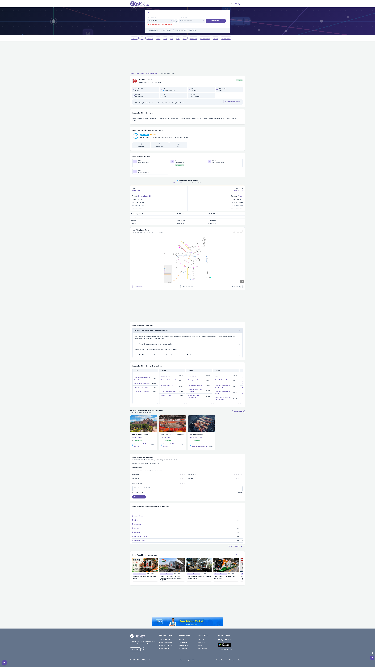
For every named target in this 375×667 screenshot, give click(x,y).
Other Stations (226, 38)
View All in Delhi (238, 411)
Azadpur (137, 532)
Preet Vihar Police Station (142, 374)
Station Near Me (164, 639)
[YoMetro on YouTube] (229, 639)
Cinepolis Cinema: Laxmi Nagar (222, 381)
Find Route (215, 21)
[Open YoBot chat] (4, 662)
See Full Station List (237, 547)
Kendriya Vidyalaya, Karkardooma (167, 387)
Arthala (136, 528)
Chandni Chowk (139, 540)
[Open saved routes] (372, 658)
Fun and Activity (166, 437)
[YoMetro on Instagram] (222, 639)
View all (238, 555)
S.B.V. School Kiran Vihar (168, 391)
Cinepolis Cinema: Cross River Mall (222, 393)
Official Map (237, 286)
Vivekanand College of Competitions (195, 396)
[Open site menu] (243, 3)
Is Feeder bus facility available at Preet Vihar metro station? (156, 349)
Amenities (150, 38)
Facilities (191, 478)
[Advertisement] (187, 57)
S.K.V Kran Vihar (166, 395)
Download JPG (188, 286)
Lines (165, 38)
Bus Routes (182, 639)
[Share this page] (372, 653)
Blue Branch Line (169, 90)
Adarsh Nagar (138, 516)
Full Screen (139, 286)
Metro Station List (164, 648)
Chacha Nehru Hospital (195, 385)
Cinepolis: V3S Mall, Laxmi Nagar (223, 375)
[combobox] (160, 21)
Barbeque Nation (196, 434)
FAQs (177, 38)
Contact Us (201, 642)
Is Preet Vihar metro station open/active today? (151, 331)
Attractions (193, 38)
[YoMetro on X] (226, 639)
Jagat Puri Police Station (141, 387)
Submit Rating (139, 497)
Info (142, 38)
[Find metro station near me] (235, 3)
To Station (183, 17)
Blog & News (202, 648)
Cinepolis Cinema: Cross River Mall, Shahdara (222, 387)
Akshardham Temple (140, 434)
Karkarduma (238, 190)
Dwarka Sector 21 (144, 196)
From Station (152, 17)
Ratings (215, 38)
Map (171, 38)
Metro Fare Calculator (166, 645)
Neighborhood (205, 38)
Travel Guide (183, 642)
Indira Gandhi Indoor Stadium (172, 434)
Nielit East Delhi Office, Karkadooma (195, 375)
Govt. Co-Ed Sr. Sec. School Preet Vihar (169, 381)
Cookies (240, 660)
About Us (201, 639)
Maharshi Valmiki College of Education (196, 390)
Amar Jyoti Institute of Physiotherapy (194, 381)
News (184, 38)
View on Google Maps (233, 101)
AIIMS (136, 520)
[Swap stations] (176, 21)
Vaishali (240, 196)
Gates (158, 38)
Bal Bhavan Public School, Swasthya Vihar (169, 375)
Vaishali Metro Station (199, 446)
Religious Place (137, 437)
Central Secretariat (140, 536)
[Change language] (239, 4)
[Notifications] (232, 4)
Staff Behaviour (137, 483)
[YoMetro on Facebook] (219, 639)
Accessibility (136, 474)
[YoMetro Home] (139, 3)
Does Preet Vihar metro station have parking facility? (153, 344)
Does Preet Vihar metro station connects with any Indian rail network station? (162, 355)
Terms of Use (220, 660)
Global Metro (183, 648)
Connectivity (192, 474)
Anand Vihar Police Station (142, 383)
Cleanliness (136, 478)
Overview (134, 38)
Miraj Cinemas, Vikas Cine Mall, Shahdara (223, 398)
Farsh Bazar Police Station (142, 391)
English (136, 649)
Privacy (231, 660)
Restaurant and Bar (196, 437)
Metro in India (183, 645)
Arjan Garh (137, 524)
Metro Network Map (165, 642)
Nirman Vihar (136, 190)
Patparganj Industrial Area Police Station (142, 379)
